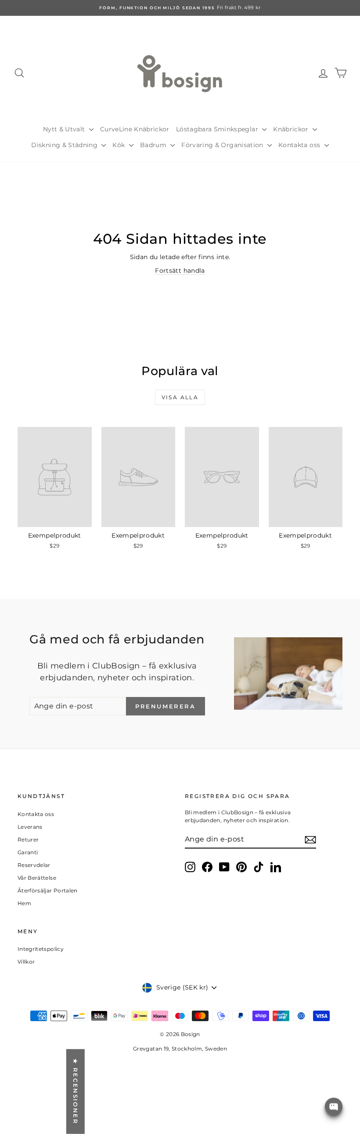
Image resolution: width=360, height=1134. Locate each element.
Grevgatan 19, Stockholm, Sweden (180, 1048)
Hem (24, 903)
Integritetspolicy (41, 949)
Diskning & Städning (65, 145)
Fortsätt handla (180, 270)
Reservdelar (34, 865)
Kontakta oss (300, 145)
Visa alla (180, 397)
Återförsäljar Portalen (48, 890)
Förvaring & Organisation (223, 145)
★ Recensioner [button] (75, 1091)
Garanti (28, 852)
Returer (28, 839)
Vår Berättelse (37, 877)
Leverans (30, 826)
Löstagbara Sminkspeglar (218, 129)
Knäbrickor (291, 129)
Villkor (26, 961)
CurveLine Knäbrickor (134, 129)
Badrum (154, 145)
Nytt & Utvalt (65, 129)
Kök (119, 145)
